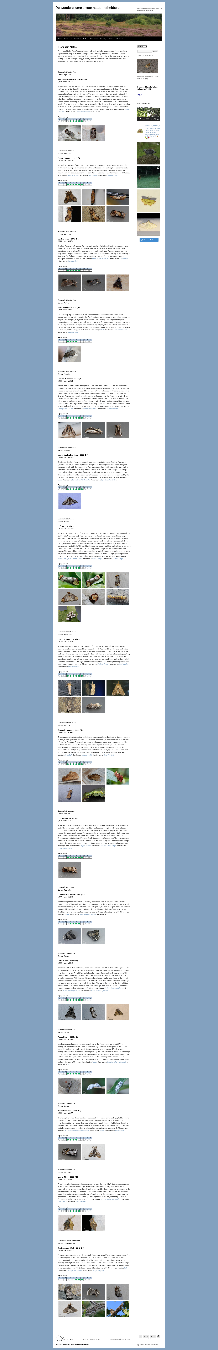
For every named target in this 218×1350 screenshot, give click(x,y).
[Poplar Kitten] (69, 1093)
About (60, 39)
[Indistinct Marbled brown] (93, 141)
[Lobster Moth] (69, 1231)
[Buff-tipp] (93, 605)
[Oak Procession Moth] (69, 1299)
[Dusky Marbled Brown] (69, 943)
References (119, 39)
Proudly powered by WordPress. (149, 1344)
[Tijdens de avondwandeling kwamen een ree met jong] (148, 177)
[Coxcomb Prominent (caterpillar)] (93, 801)
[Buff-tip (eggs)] (69, 622)
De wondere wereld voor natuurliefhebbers (88, 8)
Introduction (68, 39)
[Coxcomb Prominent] (69, 784)
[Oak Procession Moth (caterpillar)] (93, 1316)
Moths (85, 39)
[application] (148, 114)
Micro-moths (94, 39)
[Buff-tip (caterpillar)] (118, 605)
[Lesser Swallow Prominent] (69, 509)
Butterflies (77, 39)
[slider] (147, 118)
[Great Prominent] (69, 361)
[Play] (140, 119)
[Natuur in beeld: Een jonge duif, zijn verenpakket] (148, 153)
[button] (148, 114)
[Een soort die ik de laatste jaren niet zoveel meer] (148, 200)
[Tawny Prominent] (69, 1159)
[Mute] (155, 119)
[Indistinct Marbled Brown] (69, 141)
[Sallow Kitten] (69, 1020)
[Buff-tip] (69, 588)
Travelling (103, 39)
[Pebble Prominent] (69, 204)
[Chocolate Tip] (69, 877)
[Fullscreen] (158, 119)
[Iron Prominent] (69, 290)
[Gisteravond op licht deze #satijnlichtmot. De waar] (148, 224)
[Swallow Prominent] (69, 437)
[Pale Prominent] (69, 695)
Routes (111, 39)
